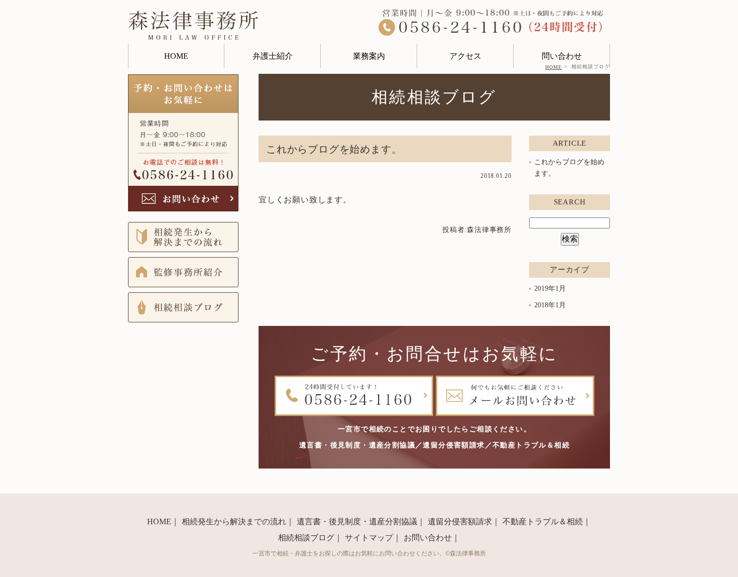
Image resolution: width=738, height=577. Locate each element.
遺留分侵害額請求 (460, 521)
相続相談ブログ (306, 537)
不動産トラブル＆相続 (543, 521)
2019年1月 (550, 288)
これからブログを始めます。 (334, 149)
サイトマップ (369, 537)
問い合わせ (562, 56)
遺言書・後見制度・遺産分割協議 (357, 521)
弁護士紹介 (273, 56)
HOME (176, 56)
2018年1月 (550, 304)
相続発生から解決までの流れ (234, 521)
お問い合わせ (428, 537)
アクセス (465, 56)
